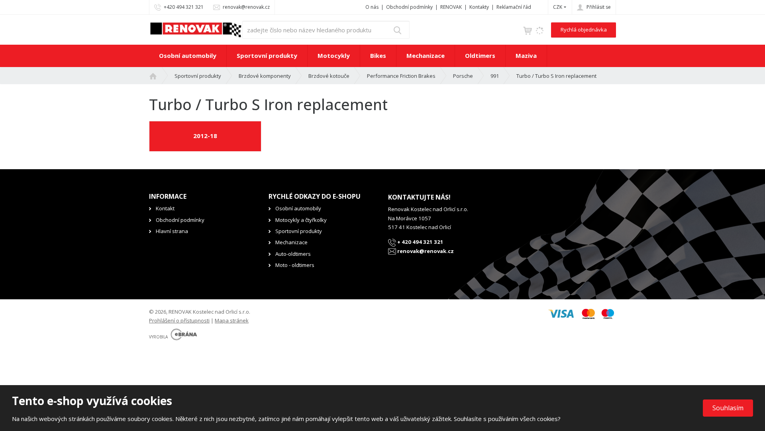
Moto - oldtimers (294, 265)
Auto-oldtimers (293, 253)
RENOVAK (451, 7)
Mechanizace (425, 55)
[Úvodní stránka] (195, 29)
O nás (372, 7)
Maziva (526, 55)
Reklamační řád (513, 7)
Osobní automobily (187, 55)
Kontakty (479, 7)
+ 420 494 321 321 (419, 241)
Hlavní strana (172, 231)
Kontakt (165, 208)
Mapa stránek (232, 320)
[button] (557, 7)
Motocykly (334, 55)
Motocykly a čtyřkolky (301, 219)
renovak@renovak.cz (425, 251)
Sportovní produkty (267, 55)
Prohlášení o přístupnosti (179, 320)
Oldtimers (480, 55)
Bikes (378, 55)
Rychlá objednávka (584, 29)
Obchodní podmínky (409, 7)
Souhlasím (727, 407)
